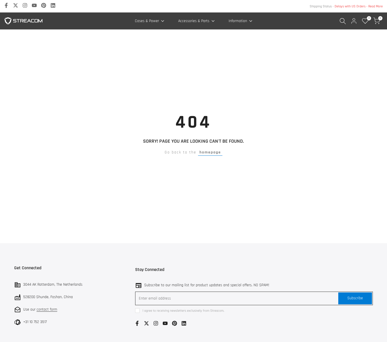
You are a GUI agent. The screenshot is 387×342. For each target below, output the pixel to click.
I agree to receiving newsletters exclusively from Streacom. (183, 311)
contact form (47, 309)
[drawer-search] (343, 21)
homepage (210, 152)
